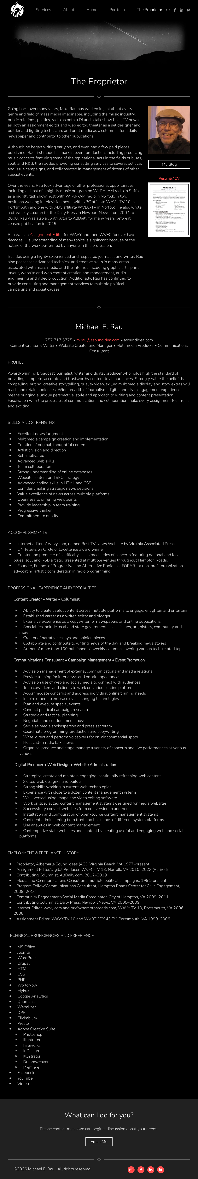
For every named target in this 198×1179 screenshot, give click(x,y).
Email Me (99, 1141)
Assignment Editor (46, 234)
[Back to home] (17, 9)
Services (43, 9)
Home (91, 9)
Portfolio (117, 9)
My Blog (169, 164)
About (68, 9)
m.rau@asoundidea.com (98, 340)
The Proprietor (149, 9)
